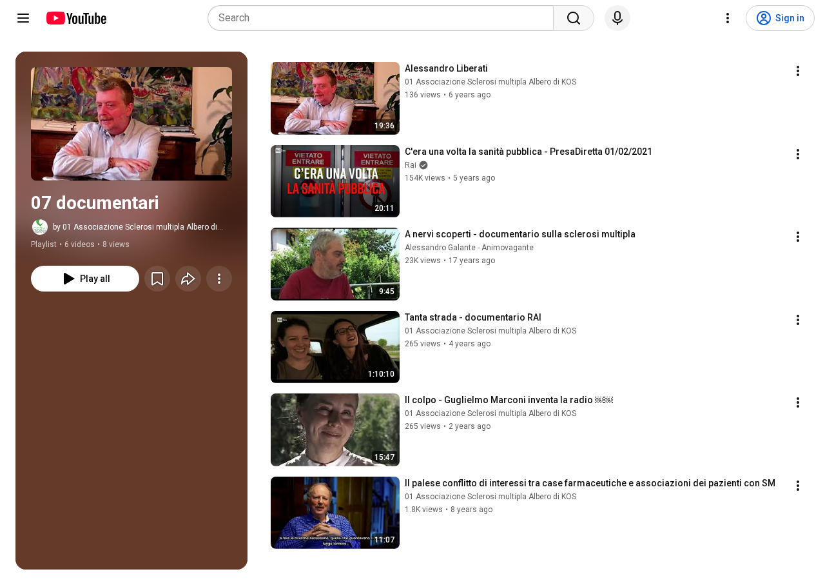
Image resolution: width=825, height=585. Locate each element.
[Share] (188, 279)
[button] (131, 124)
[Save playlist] (157, 279)
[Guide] (23, 18)
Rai (410, 165)
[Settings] (727, 18)
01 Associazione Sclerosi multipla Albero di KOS (490, 81)
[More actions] (219, 279)
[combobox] (384, 18)
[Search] (573, 18)
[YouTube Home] (75, 18)
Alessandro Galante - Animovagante (469, 247)
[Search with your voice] (617, 18)
